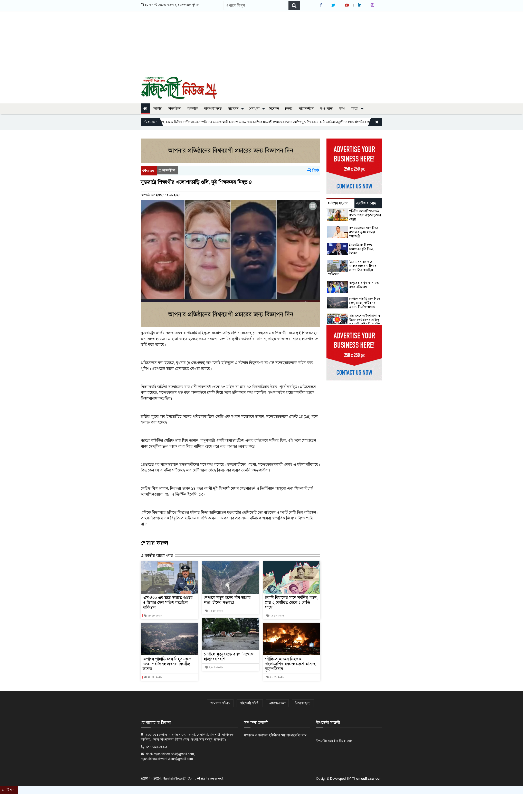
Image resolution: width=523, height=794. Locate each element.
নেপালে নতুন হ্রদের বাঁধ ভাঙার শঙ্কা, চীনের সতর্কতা (227, 600)
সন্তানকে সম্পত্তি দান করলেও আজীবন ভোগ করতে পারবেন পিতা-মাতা (205, 122)
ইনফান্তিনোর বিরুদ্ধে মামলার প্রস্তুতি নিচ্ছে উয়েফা (361, 249)
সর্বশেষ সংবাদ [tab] (338, 203)
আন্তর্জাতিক (174, 108)
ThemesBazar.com (367, 778)
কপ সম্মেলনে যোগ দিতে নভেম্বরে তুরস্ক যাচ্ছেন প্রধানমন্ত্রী (363, 232)
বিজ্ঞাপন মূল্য (303, 703)
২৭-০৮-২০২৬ (215, 610)
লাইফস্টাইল (306, 108)
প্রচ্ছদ (150, 171)
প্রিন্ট (315, 170)
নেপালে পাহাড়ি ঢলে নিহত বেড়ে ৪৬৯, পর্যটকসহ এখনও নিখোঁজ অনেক (167, 663)
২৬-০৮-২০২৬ (276, 677)
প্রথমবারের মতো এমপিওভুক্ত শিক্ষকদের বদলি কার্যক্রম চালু (283, 122)
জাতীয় (157, 108)
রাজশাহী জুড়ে (213, 108)
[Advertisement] (261, 46)
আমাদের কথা (277, 703)
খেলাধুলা (254, 108)
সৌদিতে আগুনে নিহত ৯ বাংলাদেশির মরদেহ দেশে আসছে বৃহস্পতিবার (290, 663)
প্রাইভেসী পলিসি (249, 703)
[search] (294, 5)
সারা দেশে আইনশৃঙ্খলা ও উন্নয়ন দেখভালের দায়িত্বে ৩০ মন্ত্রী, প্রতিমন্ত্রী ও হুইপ (364, 320)
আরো (355, 108)
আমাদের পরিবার (220, 703)
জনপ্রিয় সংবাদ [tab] (366, 203)
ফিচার (288, 108)
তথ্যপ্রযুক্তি (326, 108)
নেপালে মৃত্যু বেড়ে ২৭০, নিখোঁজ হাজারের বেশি (229, 657)
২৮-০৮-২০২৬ (154, 615)
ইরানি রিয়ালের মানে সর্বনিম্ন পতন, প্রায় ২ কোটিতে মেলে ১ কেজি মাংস (291, 602)
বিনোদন (274, 108)
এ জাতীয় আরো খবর (157, 555)
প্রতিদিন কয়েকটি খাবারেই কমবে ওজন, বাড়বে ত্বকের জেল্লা (365, 215)
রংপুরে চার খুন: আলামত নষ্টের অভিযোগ (364, 285)
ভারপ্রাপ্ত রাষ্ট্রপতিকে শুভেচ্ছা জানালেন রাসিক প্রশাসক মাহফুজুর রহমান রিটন (363, 122)
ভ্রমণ (342, 108)
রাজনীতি (193, 108)
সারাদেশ (233, 108)
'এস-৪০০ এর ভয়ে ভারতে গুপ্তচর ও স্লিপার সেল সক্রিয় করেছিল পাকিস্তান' (168, 602)
